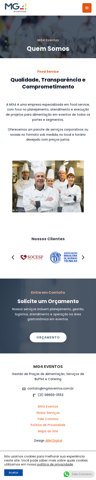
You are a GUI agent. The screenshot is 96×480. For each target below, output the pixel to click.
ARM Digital (53, 441)
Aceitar (13, 472)
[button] (13, 257)
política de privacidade (55, 464)
